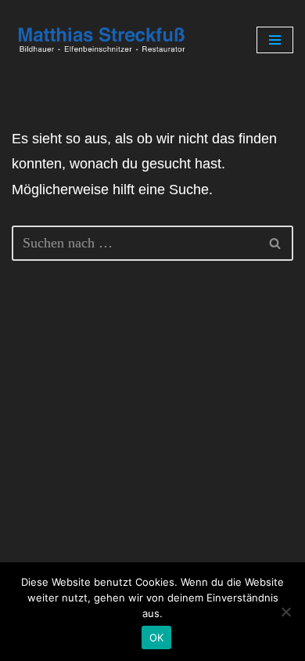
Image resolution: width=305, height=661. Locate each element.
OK (156, 637)
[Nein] (285, 611)
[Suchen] (275, 243)
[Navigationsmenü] (275, 40)
